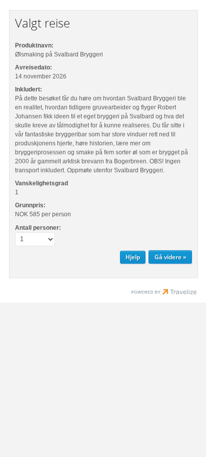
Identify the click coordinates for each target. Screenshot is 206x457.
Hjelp (133, 257)
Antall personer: (38, 227)
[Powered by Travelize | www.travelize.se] (164, 293)
